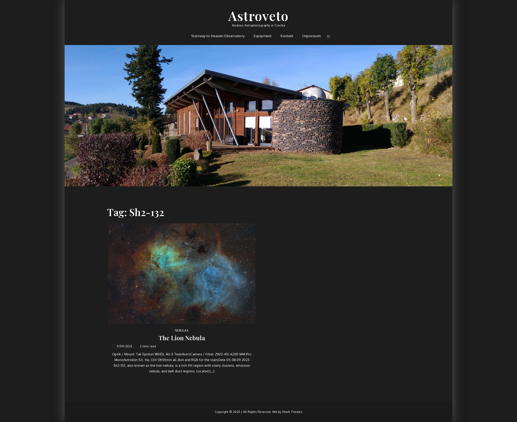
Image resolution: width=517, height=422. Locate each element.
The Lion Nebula (182, 338)
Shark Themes (292, 412)
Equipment (263, 36)
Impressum (311, 36)
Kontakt (287, 36)
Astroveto (258, 15)
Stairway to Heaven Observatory (218, 36)
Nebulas (182, 330)
